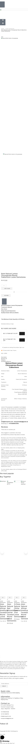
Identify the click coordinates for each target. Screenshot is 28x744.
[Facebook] (2, 728)
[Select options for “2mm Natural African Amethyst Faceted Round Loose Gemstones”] (2, 597)
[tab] (14, 357)
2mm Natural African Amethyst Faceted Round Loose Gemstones (4, 611)
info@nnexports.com (7, 421)
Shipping (3, 360)
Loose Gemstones (9, 28)
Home (2, 28)
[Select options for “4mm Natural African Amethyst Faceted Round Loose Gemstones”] (23, 597)
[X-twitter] (10, 728)
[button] (2, 2)
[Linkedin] (14, 728)
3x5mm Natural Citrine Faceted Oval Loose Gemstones (18, 610)
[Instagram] (6, 728)
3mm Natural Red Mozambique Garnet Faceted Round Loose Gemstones (12, 612)
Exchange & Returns (6, 361)
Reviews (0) (4, 358)
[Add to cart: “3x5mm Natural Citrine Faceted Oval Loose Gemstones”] (16, 597)
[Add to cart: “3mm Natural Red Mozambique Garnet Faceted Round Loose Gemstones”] (9, 597)
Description (4, 357)
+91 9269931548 (14, 423)
